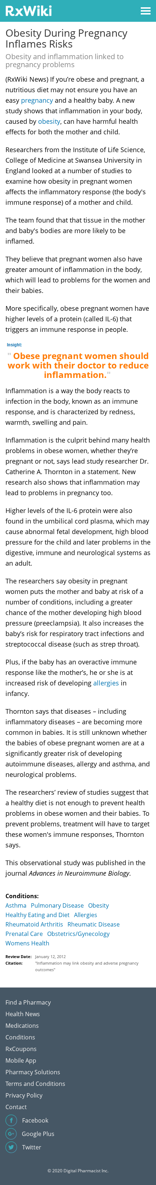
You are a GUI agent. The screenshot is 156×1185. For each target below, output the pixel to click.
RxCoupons (21, 1049)
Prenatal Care (24, 934)
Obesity (98, 905)
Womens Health (27, 943)
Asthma (15, 905)
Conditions (20, 1037)
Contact (16, 1107)
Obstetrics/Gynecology (78, 934)
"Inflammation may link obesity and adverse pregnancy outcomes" (87, 966)
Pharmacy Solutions (32, 1072)
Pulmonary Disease (57, 905)
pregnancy (37, 100)
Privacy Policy (23, 1095)
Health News (22, 1014)
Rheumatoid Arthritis (34, 924)
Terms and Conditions (35, 1084)
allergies (106, 683)
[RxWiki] (28, 10)
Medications (22, 1026)
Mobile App (20, 1060)
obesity (49, 121)
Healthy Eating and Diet (37, 915)
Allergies (85, 915)
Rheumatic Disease (93, 924)
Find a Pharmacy (28, 1002)
